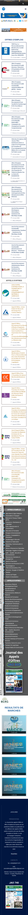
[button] (25, 9)
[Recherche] (23, 3)
